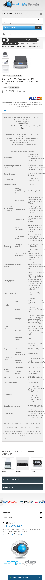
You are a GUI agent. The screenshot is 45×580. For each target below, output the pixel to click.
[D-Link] (41, 501)
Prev (2, 501)
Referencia (5, 75)
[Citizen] (25, 501)
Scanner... (4, 471)
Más (5, 111)
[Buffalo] (10, 501)
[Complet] (30, 501)
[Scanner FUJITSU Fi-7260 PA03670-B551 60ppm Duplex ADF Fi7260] (8, 463)
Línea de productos (11, 34)
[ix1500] (20, 62)
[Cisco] (21, 501)
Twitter (16, 534)
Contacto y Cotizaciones (20, 577)
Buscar (39, 22)
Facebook (8, 534)
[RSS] (22, 534)
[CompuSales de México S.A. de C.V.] (20, 552)
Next (43, 501)
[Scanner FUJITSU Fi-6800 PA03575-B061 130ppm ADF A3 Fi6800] (37, 463)
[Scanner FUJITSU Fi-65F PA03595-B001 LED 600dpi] (22, 463)
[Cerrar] (39, 577)
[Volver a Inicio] (4, 40)
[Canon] (16, 501)
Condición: (5, 87)
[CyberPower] (35, 501)
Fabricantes (8, 487)
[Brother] (5, 501)
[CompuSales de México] (22, 4)
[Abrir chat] (37, 577)
